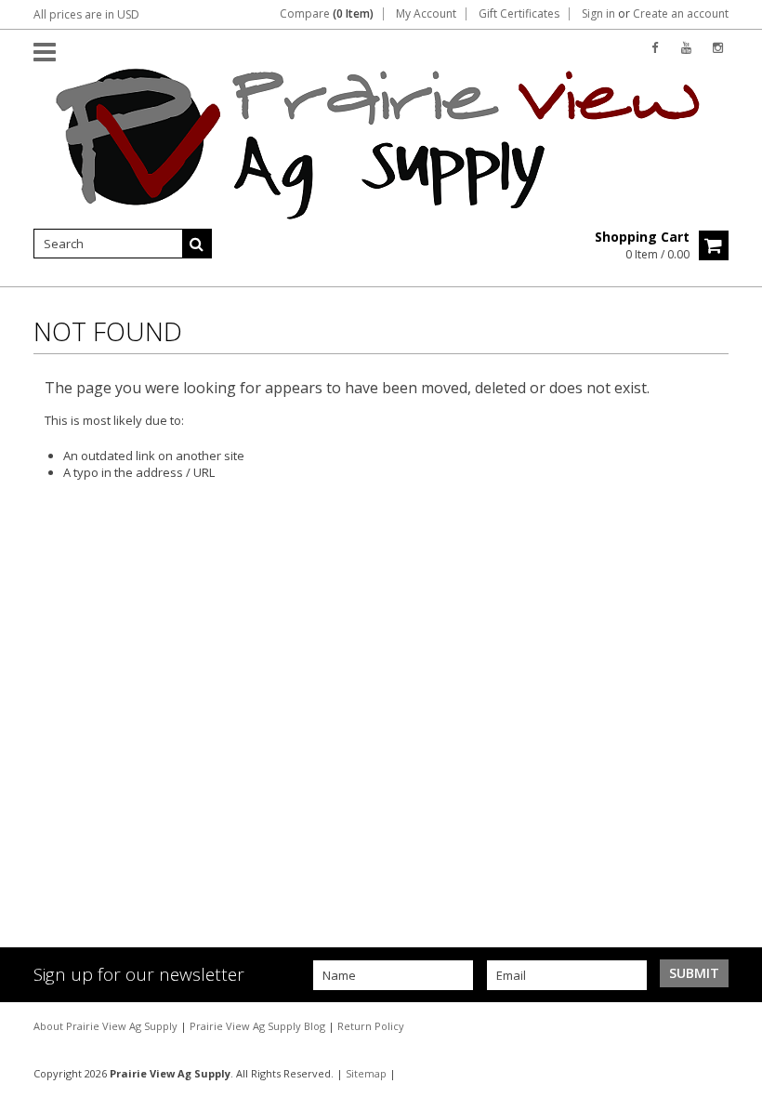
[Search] (197, 243)
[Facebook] (654, 48)
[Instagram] (718, 48)
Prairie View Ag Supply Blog (259, 1026)
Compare (327, 13)
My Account (426, 13)
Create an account (681, 13)
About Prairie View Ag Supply (106, 1026)
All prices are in (86, 14)
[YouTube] (686, 48)
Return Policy (370, 1026)
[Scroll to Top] (734, 1025)
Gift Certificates (519, 13)
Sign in (598, 13)
